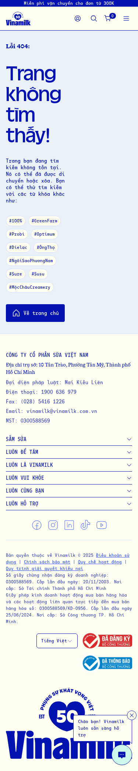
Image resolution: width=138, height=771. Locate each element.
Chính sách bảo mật (47, 562)
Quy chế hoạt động (100, 562)
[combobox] (57, 640)
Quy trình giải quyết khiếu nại (44, 568)
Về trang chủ (41, 313)
